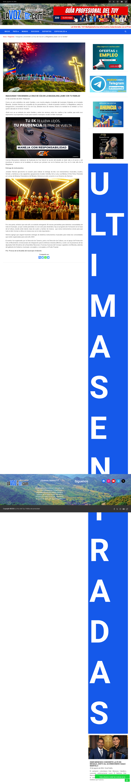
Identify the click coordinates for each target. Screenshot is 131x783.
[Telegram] (48, 257)
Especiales (59, 31)
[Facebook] (39, 257)
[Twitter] (42, 257)
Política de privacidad (33, 509)
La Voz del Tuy (20, 509)
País (15, 31)
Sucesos (35, 31)
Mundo (25, 31)
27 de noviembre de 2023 (14, 99)
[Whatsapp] (45, 257)
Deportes (46, 31)
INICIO (7, 31)
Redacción (26, 99)
